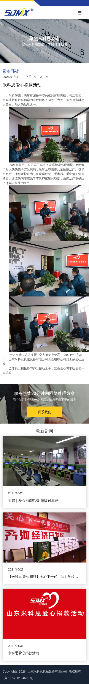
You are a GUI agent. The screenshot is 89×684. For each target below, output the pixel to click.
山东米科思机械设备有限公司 (47, 671)
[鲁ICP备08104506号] (18, 678)
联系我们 (44, 411)
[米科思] (28, 12)
